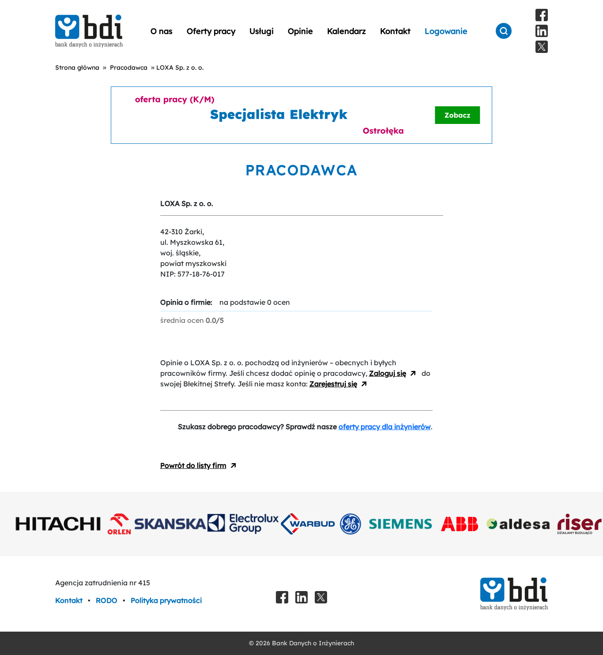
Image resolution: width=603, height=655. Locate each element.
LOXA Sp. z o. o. (180, 67)
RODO (107, 600)
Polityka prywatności (166, 600)
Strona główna (77, 67)
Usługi (261, 31)
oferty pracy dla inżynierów (385, 426)
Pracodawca (128, 67)
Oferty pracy (211, 31)
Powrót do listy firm (193, 465)
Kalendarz (346, 31)
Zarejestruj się (333, 383)
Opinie (300, 31)
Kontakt (395, 31)
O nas (162, 31)
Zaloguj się (387, 373)
